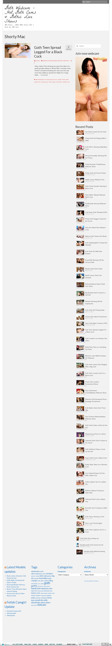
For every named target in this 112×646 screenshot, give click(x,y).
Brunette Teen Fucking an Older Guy (96, 509)
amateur (49, 574)
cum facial (34, 583)
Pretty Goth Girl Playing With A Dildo (95, 139)
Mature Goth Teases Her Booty (96, 236)
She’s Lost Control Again (93, 523)
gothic (67, 79)
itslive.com (35, 593)
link (110, 611)
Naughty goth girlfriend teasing (94, 551)
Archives (87, 571)
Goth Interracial (52, 60)
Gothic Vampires (94, 581)
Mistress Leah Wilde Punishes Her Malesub (95, 357)
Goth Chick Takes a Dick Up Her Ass (96, 426)
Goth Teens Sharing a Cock (94, 517)
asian (37, 576)
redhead (44, 598)
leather (46, 593)
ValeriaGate (11, 615)
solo (45, 600)
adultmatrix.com (37, 571)
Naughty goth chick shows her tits (91, 545)
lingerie (38, 595)
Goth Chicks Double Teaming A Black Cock (96, 187)
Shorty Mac (59, 82)
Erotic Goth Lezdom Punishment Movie (92, 383)
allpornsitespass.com (40, 79)
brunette (43, 578)
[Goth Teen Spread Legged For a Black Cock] (18, 50)
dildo (42, 583)
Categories (62, 571)
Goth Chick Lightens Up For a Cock (95, 531)
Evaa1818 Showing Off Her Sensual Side (94, 261)
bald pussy (49, 79)
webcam (41, 604)
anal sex (33, 576)
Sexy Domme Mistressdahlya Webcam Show (95, 418)
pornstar (38, 598)
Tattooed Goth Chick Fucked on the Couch (96, 442)
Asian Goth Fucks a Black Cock (96, 458)
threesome (34, 605)
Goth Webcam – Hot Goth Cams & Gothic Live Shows (20, 15)
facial (63, 79)
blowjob (36, 578)
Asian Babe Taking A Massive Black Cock (95, 196)
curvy (39, 583)
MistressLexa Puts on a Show (95, 434)
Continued (44, 75)
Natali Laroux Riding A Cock (94, 179)
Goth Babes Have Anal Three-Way (95, 409)
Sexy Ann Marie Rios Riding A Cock (95, 229)
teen (68, 82)
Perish (50, 82)
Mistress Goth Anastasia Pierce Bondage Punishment (96, 400)
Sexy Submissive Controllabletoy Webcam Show (95, 392)
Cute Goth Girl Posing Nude (94, 310)
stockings (35, 602)
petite (54, 82)
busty (49, 578)
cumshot (59, 79)
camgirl (34, 581)
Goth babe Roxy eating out (89, 538)
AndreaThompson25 (14, 611)
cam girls (40, 581)
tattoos (43, 603)
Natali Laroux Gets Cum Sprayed (93, 276)
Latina (42, 593)
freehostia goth (87, 581)
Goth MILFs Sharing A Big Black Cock (96, 148)
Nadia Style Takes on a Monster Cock (96, 466)
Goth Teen (65, 60)
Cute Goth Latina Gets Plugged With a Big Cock (96, 366)
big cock (55, 79)
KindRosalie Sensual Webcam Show (95, 205)
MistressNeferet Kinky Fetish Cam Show (95, 285)
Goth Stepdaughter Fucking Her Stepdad (96, 244)
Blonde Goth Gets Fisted (93, 269)
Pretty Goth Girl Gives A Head (95, 173)
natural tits (43, 595)
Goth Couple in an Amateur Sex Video (96, 340)
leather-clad (51, 593)
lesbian (33, 595)
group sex (40, 586)
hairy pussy (47, 586)
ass (41, 576)
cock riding (48, 581)
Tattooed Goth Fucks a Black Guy (95, 500)
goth (47, 583)
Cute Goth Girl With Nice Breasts (93, 252)
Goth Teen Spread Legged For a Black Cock (95, 331)
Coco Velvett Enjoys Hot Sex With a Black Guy (95, 474)
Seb (38, 60)
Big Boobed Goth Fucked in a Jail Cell (95, 294)
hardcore (35, 588)
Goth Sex (59, 60)
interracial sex (44, 82)
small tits (65, 82)
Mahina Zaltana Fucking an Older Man (94, 492)
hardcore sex (37, 82)
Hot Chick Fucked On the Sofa (95, 132)
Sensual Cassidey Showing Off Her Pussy (95, 157)
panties (49, 595)
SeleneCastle (11, 613)
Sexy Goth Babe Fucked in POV (96, 323)
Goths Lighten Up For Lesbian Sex (95, 483)
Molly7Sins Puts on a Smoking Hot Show (95, 348)
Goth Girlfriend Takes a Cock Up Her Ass (95, 450)
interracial (40, 591)
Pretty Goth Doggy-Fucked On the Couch (95, 220)
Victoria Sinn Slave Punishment (96, 317)
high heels (34, 591)
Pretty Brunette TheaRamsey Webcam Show (95, 165)
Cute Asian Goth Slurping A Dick (96, 212)
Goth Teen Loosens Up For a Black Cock (95, 374)
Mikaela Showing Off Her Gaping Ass (93, 302)
